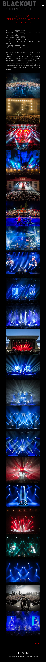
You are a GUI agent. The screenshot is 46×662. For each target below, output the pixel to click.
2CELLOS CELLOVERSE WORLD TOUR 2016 (23, 19)
